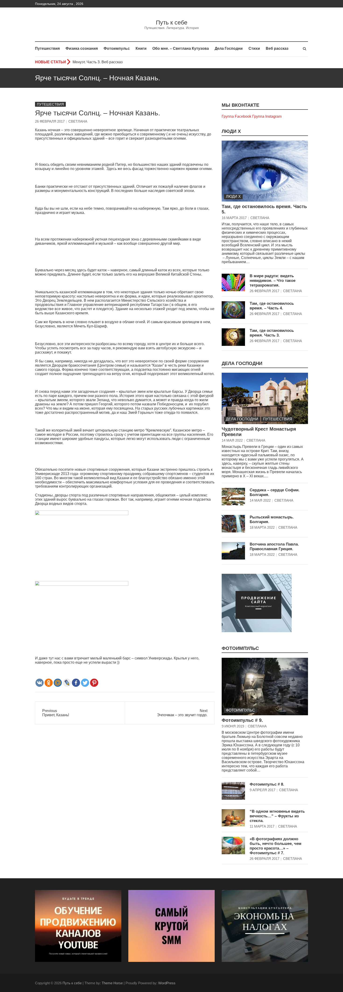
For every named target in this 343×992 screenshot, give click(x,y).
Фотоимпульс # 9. (242, 720)
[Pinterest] (94, 683)
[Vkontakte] (39, 683)
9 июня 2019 (233, 726)
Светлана (77, 121)
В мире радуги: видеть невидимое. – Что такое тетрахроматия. (272, 280)
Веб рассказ (277, 48)
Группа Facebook (236, 116)
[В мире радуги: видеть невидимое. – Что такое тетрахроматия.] (233, 282)
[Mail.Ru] (58, 683)
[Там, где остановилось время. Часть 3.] (233, 337)
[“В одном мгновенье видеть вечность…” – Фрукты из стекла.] (233, 818)
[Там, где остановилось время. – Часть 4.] (233, 310)
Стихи (254, 48)
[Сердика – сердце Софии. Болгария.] (233, 496)
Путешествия (47, 48)
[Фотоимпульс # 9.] (265, 686)
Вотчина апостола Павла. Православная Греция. (274, 546)
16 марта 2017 (234, 218)
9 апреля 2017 (262, 790)
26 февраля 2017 (50, 121)
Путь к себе (171, 22)
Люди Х (231, 131)
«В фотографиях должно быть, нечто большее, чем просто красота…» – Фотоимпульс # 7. (275, 846)
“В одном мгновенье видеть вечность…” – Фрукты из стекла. (277, 816)
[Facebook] (76, 683)
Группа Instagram (267, 116)
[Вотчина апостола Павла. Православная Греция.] (233, 551)
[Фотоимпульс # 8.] (233, 791)
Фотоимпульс (117, 48)
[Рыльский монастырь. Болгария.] (233, 523)
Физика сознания (82, 48)
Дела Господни (229, 48)
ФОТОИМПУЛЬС (240, 648)
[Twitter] (85, 683)
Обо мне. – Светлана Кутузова (180, 48)
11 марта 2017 (262, 826)
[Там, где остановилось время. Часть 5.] (265, 171)
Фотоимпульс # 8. (267, 784)
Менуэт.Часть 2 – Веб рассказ (98, 62)
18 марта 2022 (262, 527)
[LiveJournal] (67, 683)
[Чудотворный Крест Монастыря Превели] (265, 398)
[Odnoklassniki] (49, 683)
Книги (141, 48)
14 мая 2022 (232, 440)
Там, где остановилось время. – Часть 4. (272, 305)
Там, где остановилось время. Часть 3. (272, 332)
